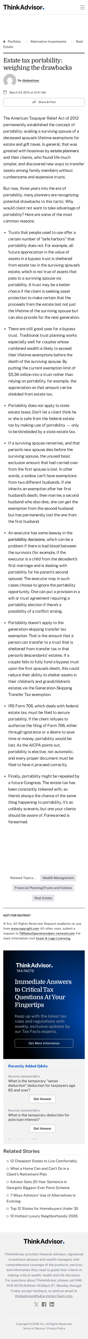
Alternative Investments (48, 41)
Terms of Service (34, 1328)
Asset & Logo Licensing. (53, 938)
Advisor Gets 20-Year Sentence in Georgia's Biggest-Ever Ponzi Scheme (38, 1185)
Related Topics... (23, 878)
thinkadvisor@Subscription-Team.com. (44, 1296)
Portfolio (14, 41)
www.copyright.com (25, 928)
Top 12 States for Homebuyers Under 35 (44, 1208)
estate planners (64, 150)
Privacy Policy (56, 1328)
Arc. (42, 1324)
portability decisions (26, 539)
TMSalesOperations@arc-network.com (46, 933)
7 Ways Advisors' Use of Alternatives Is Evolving (41, 1198)
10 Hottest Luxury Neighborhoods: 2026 (44, 1216)
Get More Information (44, 1043)
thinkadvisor (30, 80)
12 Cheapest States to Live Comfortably (43, 1161)
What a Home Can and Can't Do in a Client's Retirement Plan (38, 1171)
